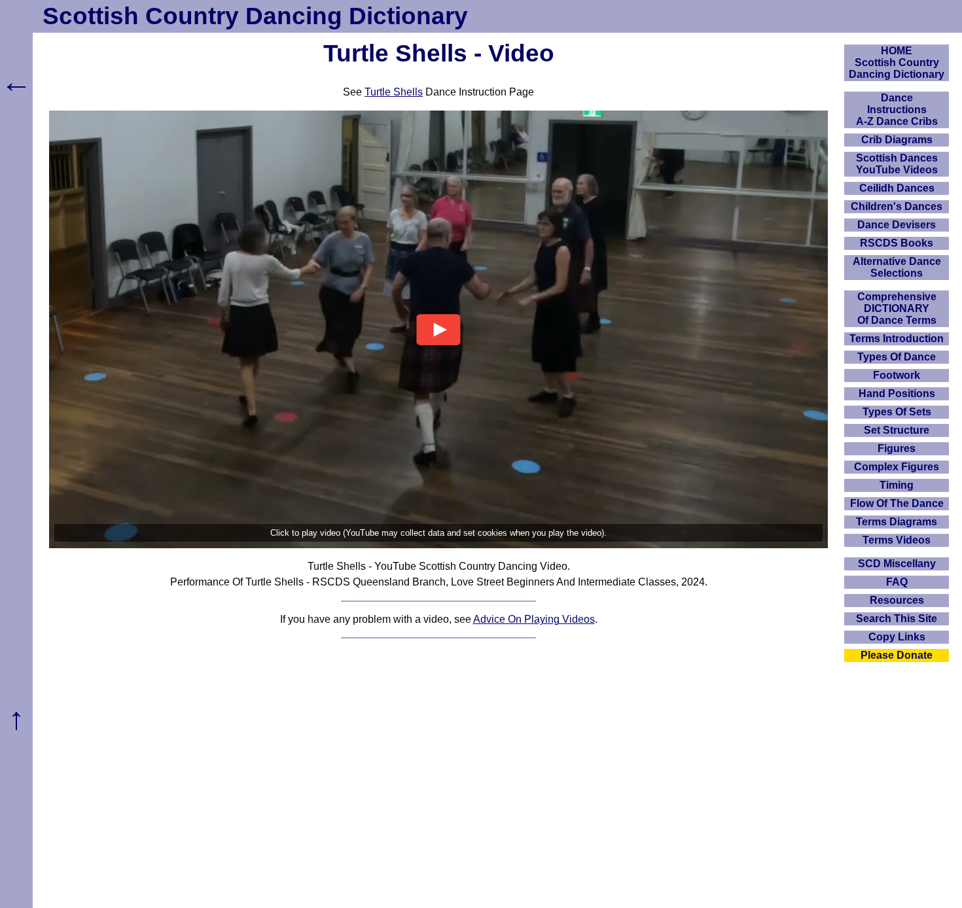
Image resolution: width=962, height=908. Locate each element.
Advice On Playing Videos (534, 619)
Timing (897, 485)
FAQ (897, 581)
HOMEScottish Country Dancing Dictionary (896, 62)
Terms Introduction (896, 338)
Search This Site (896, 618)
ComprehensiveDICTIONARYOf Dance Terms (896, 308)
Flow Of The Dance (897, 503)
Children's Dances (896, 206)
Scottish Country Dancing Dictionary (255, 16)
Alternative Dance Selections (897, 267)
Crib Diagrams (897, 139)
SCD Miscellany (897, 563)
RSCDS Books (896, 243)
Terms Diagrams (896, 521)
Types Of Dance (896, 356)
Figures (897, 448)
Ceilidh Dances (897, 188)
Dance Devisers (896, 224)
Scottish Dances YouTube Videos (897, 163)
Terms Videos (897, 540)
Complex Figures (896, 466)
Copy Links (896, 636)
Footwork (896, 375)
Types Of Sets (897, 411)
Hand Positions (897, 393)
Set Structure (896, 430)
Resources (897, 600)
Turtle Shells (394, 91)
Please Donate (897, 655)
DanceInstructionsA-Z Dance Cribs (897, 109)
